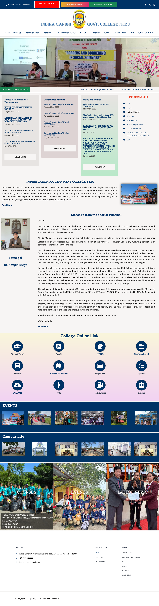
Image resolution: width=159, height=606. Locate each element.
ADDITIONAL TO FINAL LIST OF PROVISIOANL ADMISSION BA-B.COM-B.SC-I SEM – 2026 (18, 120)
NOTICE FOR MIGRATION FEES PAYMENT (18, 108)
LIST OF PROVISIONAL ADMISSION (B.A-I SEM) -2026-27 (19, 142)
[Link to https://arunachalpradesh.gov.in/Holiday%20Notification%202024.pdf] (100, 385)
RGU (128, 103)
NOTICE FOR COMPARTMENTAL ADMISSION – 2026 (18, 131)
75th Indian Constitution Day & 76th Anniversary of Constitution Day (98, 116)
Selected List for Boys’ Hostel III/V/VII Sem (56, 123)
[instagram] (154, 5)
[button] (2, 418)
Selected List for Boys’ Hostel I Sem (62, 89)
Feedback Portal (141, 354)
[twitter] (150, 5)
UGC (128, 140)
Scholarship (132, 120)
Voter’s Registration (135, 124)
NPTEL (100, 354)
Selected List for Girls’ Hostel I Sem (101, 89)
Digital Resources (134, 128)
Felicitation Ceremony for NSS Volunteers (96, 105)
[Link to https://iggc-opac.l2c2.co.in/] (17, 365)
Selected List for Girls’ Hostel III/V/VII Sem (56, 134)
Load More (20, 157)
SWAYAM (130, 116)
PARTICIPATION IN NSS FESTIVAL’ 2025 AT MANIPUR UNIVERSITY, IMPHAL (98, 128)
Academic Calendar (59, 373)
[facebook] (145, 5)
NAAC (129, 108)
